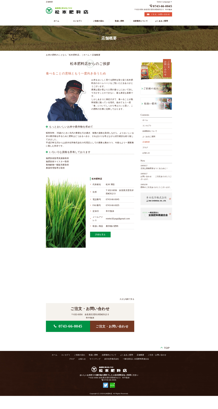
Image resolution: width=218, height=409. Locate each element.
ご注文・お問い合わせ (157, 355)
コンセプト (77, 21)
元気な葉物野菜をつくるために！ (154, 168)
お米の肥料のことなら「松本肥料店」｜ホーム (68, 55)
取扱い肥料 (119, 21)
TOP (167, 347)
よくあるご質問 (161, 21)
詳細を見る (100, 234)
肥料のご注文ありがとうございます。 (156, 187)
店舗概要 (146, 142)
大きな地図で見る (127, 299)
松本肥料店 (97, 179)
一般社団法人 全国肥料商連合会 (136, 359)
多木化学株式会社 (111, 359)
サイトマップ (95, 359)
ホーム (56, 21)
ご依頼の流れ (98, 21)
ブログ (145, 147)
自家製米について (140, 21)
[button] (112, 326)
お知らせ (146, 153)
